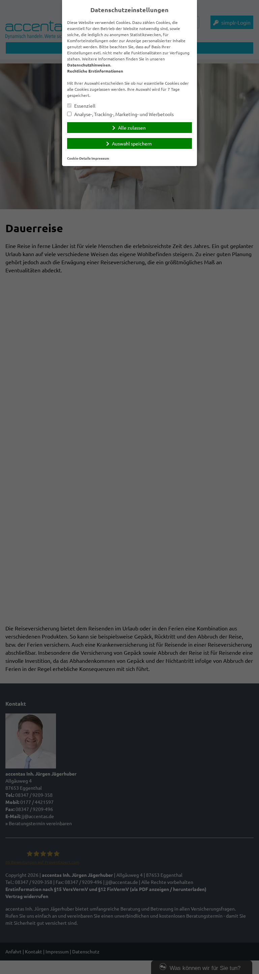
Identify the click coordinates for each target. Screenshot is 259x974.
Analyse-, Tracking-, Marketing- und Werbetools (123, 114)
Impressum (100, 158)
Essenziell (84, 105)
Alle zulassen (132, 128)
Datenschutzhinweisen (88, 64)
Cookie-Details (79, 158)
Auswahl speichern (132, 143)
